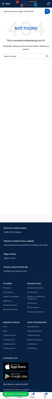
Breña (5, 331)
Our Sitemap (32, 348)
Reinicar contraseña (10, 309)
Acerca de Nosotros (34, 331)
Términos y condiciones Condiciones (36, 297)
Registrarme (7, 301)
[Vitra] (13, 218)
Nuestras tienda (9, 344)
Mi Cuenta (7, 288)
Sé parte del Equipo (34, 339)
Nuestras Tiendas (33, 335)
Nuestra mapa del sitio (35, 312)
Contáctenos (32, 344)
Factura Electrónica (10, 305)
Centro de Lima (9, 339)
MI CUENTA (7, 283)
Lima (5, 327)
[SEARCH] (47, 11)
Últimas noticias (33, 307)
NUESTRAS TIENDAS (11, 322)
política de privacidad (35, 288)
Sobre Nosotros (33, 327)
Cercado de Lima (9, 335)
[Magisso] (38, 218)
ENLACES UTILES (34, 283)
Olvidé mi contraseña (11, 296)
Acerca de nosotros (37, 322)
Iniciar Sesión (8, 292)
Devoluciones (32, 292)
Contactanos (32, 303)
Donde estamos (9, 348)
